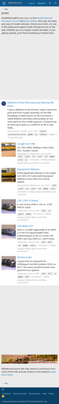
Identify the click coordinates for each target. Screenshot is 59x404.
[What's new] (50, 3)
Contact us (6, 393)
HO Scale (18, 137)
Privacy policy (34, 393)
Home (51, 393)
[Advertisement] (29, 66)
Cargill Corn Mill (26, 143)
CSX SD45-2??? (25, 226)
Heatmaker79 (23, 154)
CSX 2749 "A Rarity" (28, 200)
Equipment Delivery (28, 169)
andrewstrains (13, 131)
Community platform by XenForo (24, 401)
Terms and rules (20, 393)
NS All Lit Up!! (24, 257)
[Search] (55, 3)
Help (45, 393)
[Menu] (4, 3)
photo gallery (30, 20)
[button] (2, 389)
